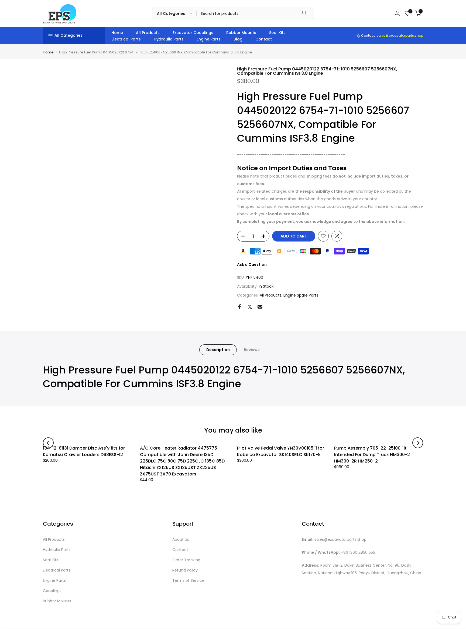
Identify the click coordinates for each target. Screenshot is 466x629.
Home (117, 32)
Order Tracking (186, 560)
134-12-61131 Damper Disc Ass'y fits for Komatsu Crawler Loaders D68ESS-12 (84, 451)
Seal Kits (277, 32)
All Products (148, 32)
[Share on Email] (260, 306)
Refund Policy (185, 570)
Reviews (252, 349)
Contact (263, 39)
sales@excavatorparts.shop (340, 539)
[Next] (417, 442)
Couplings (52, 590)
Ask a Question (252, 264)
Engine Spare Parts (300, 295)
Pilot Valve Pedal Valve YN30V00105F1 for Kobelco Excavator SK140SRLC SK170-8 (280, 451)
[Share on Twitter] (249, 306)
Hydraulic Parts (169, 39)
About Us (180, 539)
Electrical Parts (126, 39)
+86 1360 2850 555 (358, 552)
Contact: (391, 35)
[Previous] (48, 442)
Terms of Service (188, 580)
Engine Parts (209, 39)
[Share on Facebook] (239, 306)
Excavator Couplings (193, 32)
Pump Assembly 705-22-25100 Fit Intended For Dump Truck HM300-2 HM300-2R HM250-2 (372, 454)
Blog (238, 39)
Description (218, 349)
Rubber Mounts (241, 32)
